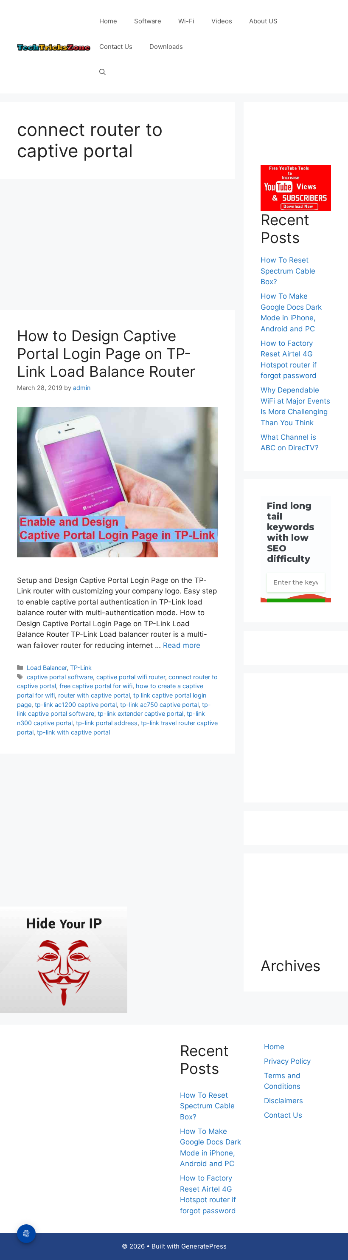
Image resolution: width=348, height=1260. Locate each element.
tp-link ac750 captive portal (159, 704)
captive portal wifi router (130, 677)
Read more (181, 645)
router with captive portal (94, 695)
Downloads (166, 46)
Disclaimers (283, 1100)
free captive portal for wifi (95, 685)
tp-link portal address (107, 722)
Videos (221, 21)
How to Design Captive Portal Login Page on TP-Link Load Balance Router (106, 353)
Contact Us (115, 46)
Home (108, 21)
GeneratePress (204, 1246)
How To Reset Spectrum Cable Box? (288, 271)
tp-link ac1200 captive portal (76, 704)
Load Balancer (47, 667)
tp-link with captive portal (73, 732)
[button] (102, 72)
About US (263, 21)
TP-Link (81, 667)
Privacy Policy (287, 1061)
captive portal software (60, 677)
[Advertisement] (117, 246)
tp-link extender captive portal (140, 713)
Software (147, 21)
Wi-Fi (186, 21)
